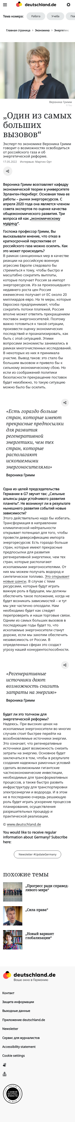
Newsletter (10, 1029)
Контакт (8, 993)
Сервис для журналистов (21, 1038)
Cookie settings (13, 1055)
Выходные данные (16, 1011)
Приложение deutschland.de (23, 1020)
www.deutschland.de (24, 824)
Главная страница (18, 30)
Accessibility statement (19, 1047)
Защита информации (18, 1002)
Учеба (55, 16)
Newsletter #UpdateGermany (37, 854)
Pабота (35, 16)
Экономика (42, 30)
